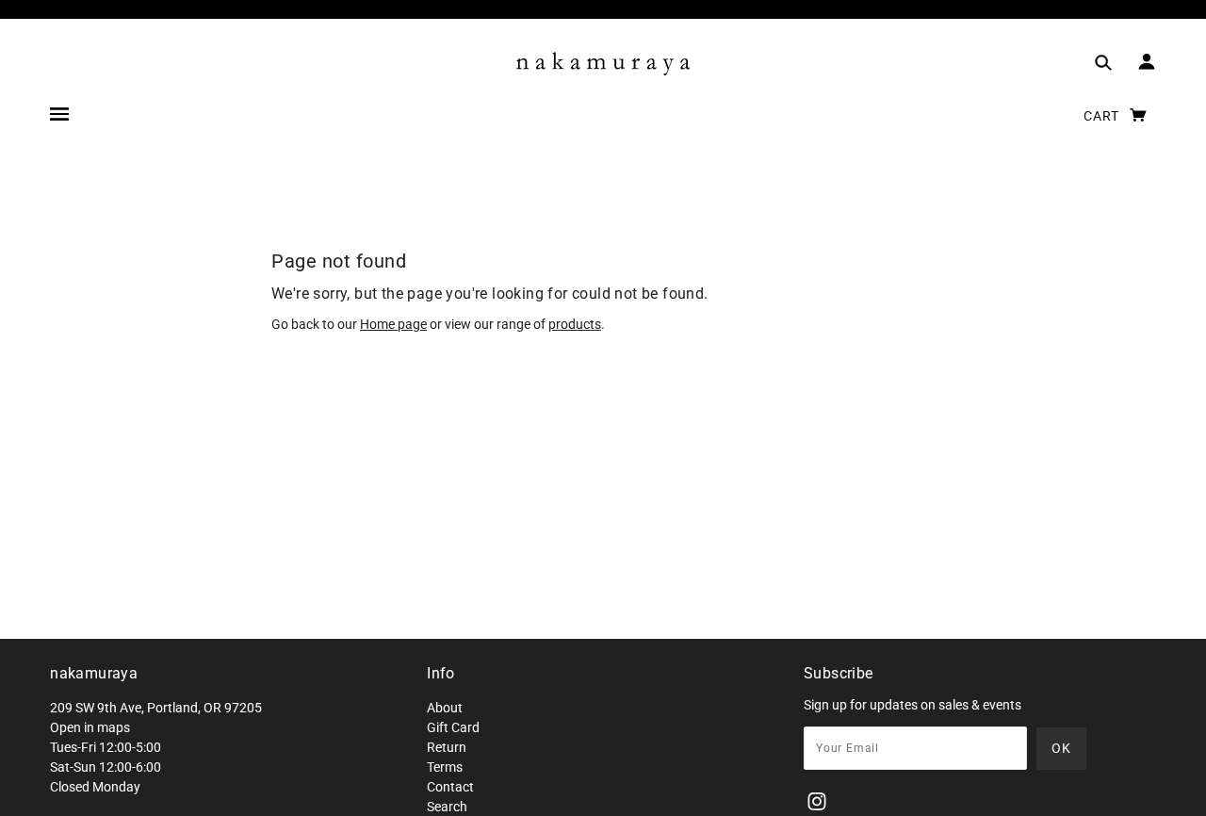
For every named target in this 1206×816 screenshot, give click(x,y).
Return (446, 747)
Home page (393, 324)
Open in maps (90, 727)
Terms (445, 767)
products (574, 324)
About (445, 707)
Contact (450, 786)
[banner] (603, 63)
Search (447, 806)
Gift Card (453, 727)
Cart (1103, 115)
